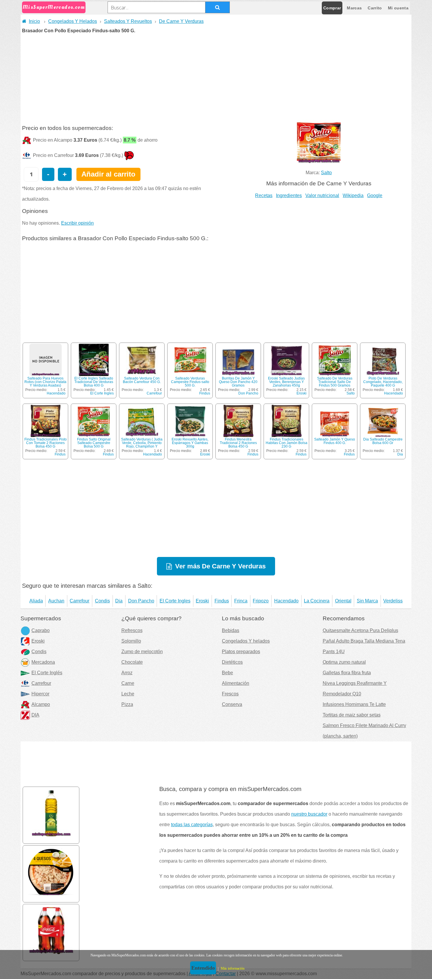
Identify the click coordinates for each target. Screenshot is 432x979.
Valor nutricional (322, 195)
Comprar (332, 8)
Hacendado (56, 393)
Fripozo (261, 600)
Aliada (36, 600)
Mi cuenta (398, 8)
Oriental (343, 600)
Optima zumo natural (344, 662)
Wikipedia (353, 195)
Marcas (354, 8)
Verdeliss (393, 600)
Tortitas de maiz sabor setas (352, 714)
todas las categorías (192, 824)
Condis (102, 600)
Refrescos (132, 630)
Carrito (375, 8)
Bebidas (230, 630)
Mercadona (43, 662)
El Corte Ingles (102, 393)
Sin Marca (367, 600)
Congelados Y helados (246, 640)
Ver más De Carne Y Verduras (220, 566)
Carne (127, 683)
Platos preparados (241, 651)
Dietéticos (232, 662)
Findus (204, 393)
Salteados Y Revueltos (128, 21)
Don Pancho (248, 393)
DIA (35, 714)
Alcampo (40, 704)
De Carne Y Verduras (181, 21)
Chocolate (132, 662)
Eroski (302, 393)
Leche (127, 693)
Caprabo (40, 630)
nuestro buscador (309, 814)
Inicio (34, 21)
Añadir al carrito (108, 174)
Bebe (227, 672)
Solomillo (131, 640)
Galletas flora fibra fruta (347, 672)
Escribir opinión (77, 223)
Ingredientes (289, 195)
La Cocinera (316, 600)
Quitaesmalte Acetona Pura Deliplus (360, 630)
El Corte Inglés (46, 672)
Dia (400, 454)
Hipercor (40, 693)
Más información (233, 968)
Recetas (263, 195)
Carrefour (154, 393)
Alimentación (235, 683)
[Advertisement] (216, 77)
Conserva (232, 704)
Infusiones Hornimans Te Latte (354, 704)
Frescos (230, 693)
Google (374, 195)
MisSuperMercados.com (54, 7)
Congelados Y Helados (72, 21)
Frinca (240, 600)
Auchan (56, 600)
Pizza (127, 704)
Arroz (127, 672)
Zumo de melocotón (142, 651)
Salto (326, 172)
